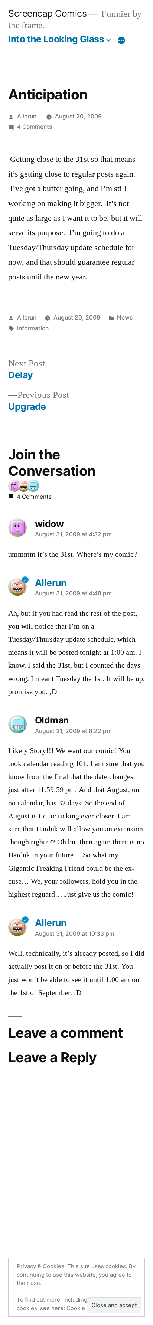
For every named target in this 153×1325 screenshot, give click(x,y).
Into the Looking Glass (56, 39)
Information (33, 328)
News (125, 317)
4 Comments (34, 126)
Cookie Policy (84, 1308)
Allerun (26, 116)
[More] (121, 40)
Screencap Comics (47, 13)
